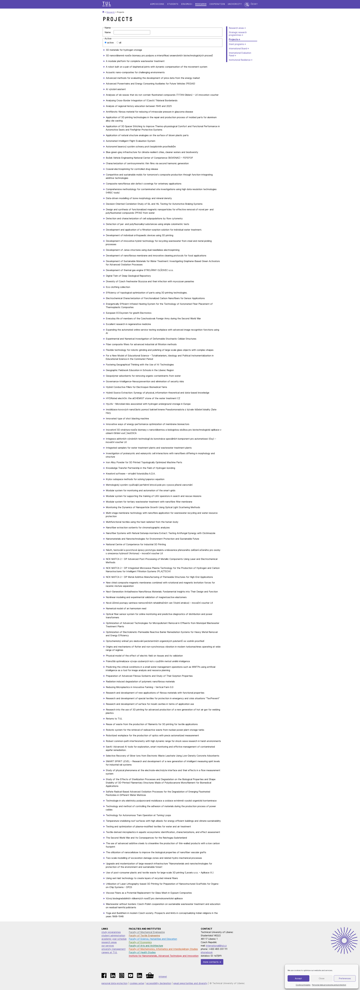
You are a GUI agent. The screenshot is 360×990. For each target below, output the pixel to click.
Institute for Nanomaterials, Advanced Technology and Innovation (164, 955)
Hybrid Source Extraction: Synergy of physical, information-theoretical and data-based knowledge (157, 392)
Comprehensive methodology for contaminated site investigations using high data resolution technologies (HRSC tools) (161, 191)
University (235, 4)
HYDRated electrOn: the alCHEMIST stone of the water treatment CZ (143, 398)
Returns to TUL (114, 718)
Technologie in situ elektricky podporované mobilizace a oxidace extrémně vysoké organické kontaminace (161, 800)
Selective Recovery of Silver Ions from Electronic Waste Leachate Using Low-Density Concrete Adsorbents (162, 755)
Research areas (236, 28)
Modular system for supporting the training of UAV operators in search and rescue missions (153, 496)
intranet (163, 976)
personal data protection (115, 983)
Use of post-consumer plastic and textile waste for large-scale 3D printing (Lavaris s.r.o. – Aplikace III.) (160, 872)
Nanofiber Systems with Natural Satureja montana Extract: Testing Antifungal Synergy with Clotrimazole (160, 533)
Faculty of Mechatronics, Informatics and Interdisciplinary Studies (163, 949)
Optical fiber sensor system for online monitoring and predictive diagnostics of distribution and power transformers (159, 616)
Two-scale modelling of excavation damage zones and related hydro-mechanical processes (154, 858)
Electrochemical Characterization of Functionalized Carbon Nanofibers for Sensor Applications (155, 298)
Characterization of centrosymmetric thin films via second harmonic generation (147, 163)
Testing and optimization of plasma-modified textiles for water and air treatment (148, 826)
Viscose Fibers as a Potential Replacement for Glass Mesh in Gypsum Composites (149, 892)
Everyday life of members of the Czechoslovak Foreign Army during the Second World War (153, 318)
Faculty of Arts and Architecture (146, 945)
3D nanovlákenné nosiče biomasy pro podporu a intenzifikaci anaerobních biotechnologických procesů (159, 55)
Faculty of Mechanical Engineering (147, 932)
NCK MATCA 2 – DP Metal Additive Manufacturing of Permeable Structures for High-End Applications (159, 577)
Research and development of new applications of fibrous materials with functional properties (155, 692)
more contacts (211, 961)
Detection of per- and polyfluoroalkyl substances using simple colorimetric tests (147, 224)
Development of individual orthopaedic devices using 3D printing (139, 235)
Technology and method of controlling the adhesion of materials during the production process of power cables (161, 808)
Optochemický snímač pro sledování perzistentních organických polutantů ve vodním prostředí (155, 641)
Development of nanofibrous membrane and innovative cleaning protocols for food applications (156, 255)
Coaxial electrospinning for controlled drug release (132, 169)
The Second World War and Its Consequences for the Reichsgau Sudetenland (146, 837)
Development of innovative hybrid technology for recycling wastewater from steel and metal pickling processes (159, 243)
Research (200, 4)
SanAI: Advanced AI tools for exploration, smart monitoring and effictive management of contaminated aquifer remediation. (160, 748)
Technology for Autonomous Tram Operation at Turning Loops (138, 815)
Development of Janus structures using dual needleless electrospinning (142, 250)
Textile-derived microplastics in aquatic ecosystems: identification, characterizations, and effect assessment (163, 832)
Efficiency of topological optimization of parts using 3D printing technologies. (146, 292)
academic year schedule (114, 938)
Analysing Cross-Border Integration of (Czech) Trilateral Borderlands (141, 100)
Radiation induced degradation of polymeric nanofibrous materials (140, 681)
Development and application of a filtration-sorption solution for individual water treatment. (154, 229)
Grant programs (236, 44)
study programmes (111, 932)
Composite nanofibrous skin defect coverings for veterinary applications (143, 183)
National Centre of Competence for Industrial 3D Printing (136, 544)
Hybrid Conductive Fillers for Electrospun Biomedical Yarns (136, 387)
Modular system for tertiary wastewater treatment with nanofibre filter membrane (149, 501)
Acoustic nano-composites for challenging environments (135, 72)
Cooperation (217, 4)
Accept (298, 978)
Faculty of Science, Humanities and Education (153, 938)
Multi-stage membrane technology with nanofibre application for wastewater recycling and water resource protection (162, 515)
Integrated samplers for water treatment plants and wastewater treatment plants (149, 447)
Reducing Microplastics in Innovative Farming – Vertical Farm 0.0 (139, 687)
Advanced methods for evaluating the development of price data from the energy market (153, 78)
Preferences (345, 978)
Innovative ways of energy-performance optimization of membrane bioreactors (147, 424)
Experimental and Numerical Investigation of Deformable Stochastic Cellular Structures (151, 338)
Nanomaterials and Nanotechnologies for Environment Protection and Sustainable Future (152, 538)
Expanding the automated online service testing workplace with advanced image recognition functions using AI (162, 331)
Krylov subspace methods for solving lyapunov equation (135, 479)
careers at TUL (109, 952)
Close (321, 978)
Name (108, 32)
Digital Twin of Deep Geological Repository (128, 275)
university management (114, 949)
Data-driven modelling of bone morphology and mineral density (139, 198)
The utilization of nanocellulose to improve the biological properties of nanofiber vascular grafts (156, 852)
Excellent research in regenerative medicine (128, 324)
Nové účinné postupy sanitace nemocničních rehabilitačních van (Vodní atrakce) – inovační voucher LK (159, 602)
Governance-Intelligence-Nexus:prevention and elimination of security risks (145, 381)
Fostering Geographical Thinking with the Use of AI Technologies (140, 364)
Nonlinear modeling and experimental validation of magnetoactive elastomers (146, 597)
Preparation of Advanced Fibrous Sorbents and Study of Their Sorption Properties (149, 675)
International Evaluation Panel (240, 54)
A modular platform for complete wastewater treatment (135, 61)
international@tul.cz (216, 945)
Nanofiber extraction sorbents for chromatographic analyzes (138, 527)
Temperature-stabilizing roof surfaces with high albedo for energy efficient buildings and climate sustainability (163, 820)
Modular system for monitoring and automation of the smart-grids (140, 490)
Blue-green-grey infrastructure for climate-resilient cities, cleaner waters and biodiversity (152, 152)
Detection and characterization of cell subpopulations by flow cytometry (144, 218)
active (110, 42)
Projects (233, 39)
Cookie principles (303, 985)
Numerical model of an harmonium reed (126, 608)
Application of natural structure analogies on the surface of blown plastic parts (147, 135)
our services (108, 945)
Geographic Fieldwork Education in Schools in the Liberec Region (140, 370)
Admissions (157, 4)
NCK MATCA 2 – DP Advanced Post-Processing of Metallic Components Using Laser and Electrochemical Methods (161, 561)
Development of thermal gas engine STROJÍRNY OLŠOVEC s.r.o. (139, 270)
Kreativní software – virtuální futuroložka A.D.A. (130, 473)
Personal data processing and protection (329, 985)
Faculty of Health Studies (142, 952)
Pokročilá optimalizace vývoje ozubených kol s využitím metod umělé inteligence (148, 661)
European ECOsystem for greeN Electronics (128, 312)
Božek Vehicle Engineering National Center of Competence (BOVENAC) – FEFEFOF (149, 157)
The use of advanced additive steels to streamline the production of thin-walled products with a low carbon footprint (163, 845)
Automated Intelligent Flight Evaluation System (130, 141)
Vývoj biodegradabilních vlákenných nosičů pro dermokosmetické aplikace (144, 898)
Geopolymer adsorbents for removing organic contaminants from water (143, 375)
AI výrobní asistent (116, 89)
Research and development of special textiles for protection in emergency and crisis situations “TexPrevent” (163, 698)
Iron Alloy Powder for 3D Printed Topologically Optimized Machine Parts (144, 462)
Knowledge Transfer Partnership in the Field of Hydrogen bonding (140, 468)
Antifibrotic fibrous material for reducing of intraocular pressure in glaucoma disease (149, 111)
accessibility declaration (158, 983)
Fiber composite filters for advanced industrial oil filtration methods (141, 344)
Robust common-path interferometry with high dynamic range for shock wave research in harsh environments (163, 741)
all (120, 42)
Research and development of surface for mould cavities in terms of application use (150, 704)
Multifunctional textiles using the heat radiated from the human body (142, 521)
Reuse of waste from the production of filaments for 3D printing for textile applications (152, 724)
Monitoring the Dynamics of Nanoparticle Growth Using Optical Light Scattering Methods (153, 507)
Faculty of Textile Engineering (144, 935)
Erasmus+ (186, 4)
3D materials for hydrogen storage (124, 49)
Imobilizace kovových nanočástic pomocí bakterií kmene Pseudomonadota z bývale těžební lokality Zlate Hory (161, 411)
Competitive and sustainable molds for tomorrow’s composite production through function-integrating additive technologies (159, 176)
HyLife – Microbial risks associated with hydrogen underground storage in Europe (148, 403)
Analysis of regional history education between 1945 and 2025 (139, 106)
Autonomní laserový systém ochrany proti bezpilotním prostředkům (141, 146)
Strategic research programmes (238, 34)
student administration (113, 935)
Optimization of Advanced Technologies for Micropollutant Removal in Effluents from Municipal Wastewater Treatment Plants (162, 625)
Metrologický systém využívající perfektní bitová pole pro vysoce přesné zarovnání (149, 484)
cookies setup (137, 983)
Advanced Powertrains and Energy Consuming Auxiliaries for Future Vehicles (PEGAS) (150, 83)
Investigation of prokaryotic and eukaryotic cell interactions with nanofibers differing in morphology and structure (160, 455)
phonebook (207, 952)
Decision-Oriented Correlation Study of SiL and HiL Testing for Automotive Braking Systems (154, 203)
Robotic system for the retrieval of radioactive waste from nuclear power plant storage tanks (155, 729)
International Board (238, 48)
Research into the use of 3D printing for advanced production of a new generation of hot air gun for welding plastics (163, 711)
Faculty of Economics (140, 942)
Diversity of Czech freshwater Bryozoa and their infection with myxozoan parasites (150, 281)
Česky (254, 4)
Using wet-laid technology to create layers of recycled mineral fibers (142, 878)
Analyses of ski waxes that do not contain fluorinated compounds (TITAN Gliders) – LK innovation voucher (162, 94)
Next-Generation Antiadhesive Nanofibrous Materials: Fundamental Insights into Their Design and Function (162, 591)
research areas (109, 942)
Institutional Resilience (239, 60)
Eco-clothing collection (118, 287)
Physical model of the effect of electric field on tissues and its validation (144, 655)
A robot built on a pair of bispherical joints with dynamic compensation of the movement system (156, 66)
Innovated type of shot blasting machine (127, 418)
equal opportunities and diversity (190, 983)
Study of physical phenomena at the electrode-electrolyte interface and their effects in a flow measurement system (163, 772)
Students (172, 4)
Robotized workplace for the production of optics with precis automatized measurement (152, 735)
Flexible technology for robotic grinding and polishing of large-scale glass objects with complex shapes (159, 350)
